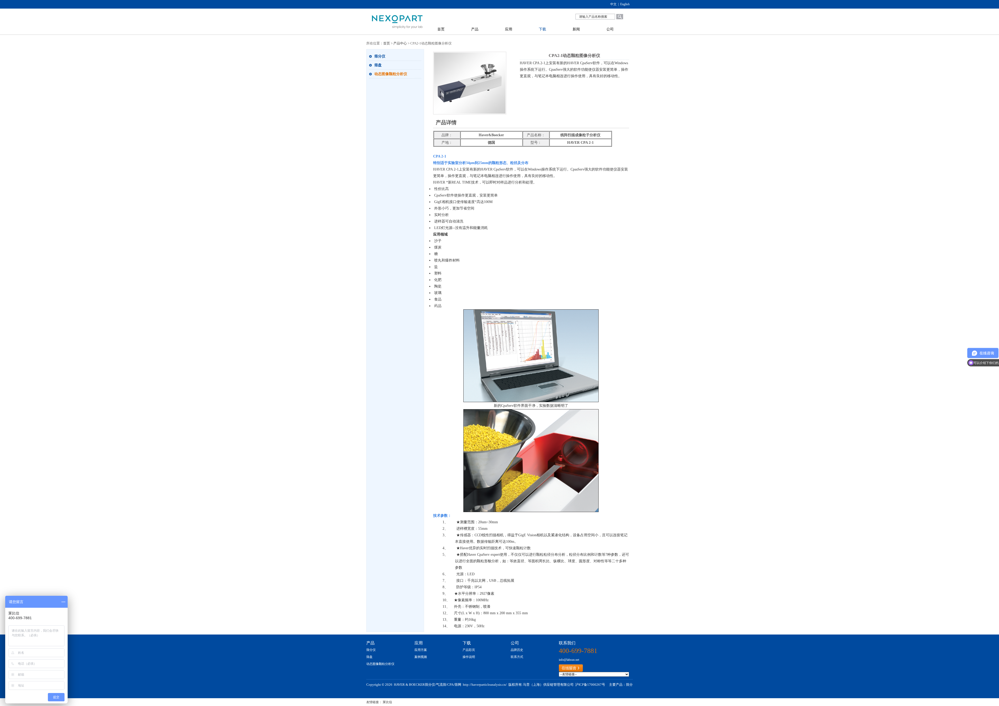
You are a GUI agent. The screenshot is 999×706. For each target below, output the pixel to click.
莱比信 (387, 702)
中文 (613, 4)
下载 (542, 29)
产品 (474, 29)
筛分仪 (379, 56)
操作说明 (469, 657)
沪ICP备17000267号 (590, 685)
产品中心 (400, 43)
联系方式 (517, 657)
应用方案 (420, 650)
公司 (610, 29)
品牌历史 (517, 650)
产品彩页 (469, 650)
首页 (441, 29)
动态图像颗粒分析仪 (390, 74)
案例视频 (420, 657)
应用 (508, 29)
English (625, 4)
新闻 (576, 29)
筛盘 (378, 65)
